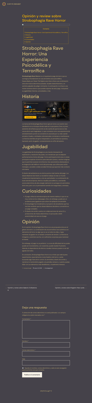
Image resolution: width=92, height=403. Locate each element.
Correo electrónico (29, 350)
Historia (27, 35)
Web (23, 359)
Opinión (27, 42)
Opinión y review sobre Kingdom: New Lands (69, 288)
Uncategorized (49, 268)
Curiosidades (29, 39)
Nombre (25, 341)
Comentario (26, 319)
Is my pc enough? (14, 4)
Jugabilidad (28, 37)
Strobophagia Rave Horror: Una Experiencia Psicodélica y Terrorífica (46, 32)
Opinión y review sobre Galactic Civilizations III (22, 289)
